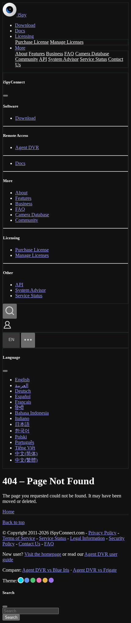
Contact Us (29, 543)
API (43, 59)
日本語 (22, 424)
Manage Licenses (66, 42)
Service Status (93, 59)
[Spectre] (20, 580)
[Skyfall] (32, 580)
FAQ (69, 53)
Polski (21, 436)
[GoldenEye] (45, 580)
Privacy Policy (102, 532)
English (22, 379)
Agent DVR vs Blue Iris (45, 570)
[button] (7, 329)
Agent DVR (27, 147)
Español (22, 396)
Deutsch (23, 391)
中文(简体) (26, 453)
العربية (21, 385)
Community (26, 59)
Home (8, 511)
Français (23, 402)
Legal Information (87, 538)
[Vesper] (51, 580)
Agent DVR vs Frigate (95, 570)
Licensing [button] (24, 36)
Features (37, 53)
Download (25, 25)
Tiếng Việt (25, 447)
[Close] (5, 96)
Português (24, 442)
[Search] (10, 311)
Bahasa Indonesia (32, 413)
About (21, 53)
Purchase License (32, 42)
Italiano (22, 418)
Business (54, 53)
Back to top (13, 522)
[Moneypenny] (39, 580)
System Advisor (63, 59)
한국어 (22, 430)
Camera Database (92, 53)
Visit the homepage (42, 554)
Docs (20, 30)
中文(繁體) (26, 460)
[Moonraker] (26, 580)
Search (11, 617)
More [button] (20, 47)
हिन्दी (19, 407)
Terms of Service (18, 538)
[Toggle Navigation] (28, 340)
